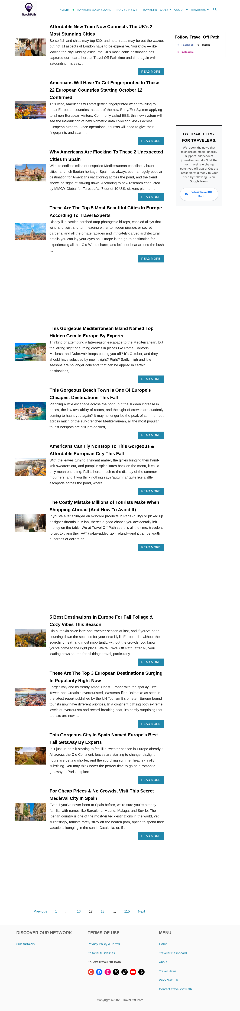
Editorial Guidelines (101, 953)
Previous (40, 911)
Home (163, 944)
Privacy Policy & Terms (104, 944)
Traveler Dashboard (173, 953)
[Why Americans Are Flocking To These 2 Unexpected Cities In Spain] (30, 174)
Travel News (167, 971)
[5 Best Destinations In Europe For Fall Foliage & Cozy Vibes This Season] (30, 639)
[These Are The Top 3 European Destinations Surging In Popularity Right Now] (30, 698)
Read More (152, 72)
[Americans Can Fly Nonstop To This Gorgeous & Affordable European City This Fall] (30, 468)
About (163, 962)
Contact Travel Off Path (175, 989)
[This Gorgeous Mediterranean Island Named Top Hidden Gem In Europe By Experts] (30, 353)
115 (127, 911)
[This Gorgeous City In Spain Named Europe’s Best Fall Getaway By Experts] (30, 757)
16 (79, 911)
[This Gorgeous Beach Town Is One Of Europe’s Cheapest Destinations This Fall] (30, 412)
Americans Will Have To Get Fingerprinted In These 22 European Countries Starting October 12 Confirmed (104, 90)
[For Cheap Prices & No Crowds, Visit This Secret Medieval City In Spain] (30, 813)
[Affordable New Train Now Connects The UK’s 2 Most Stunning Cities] (30, 49)
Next (141, 911)
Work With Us (168, 980)
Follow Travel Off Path (201, 194)
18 (103, 911)
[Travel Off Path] (33, 9)
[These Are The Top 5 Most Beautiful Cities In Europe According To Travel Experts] (30, 233)
